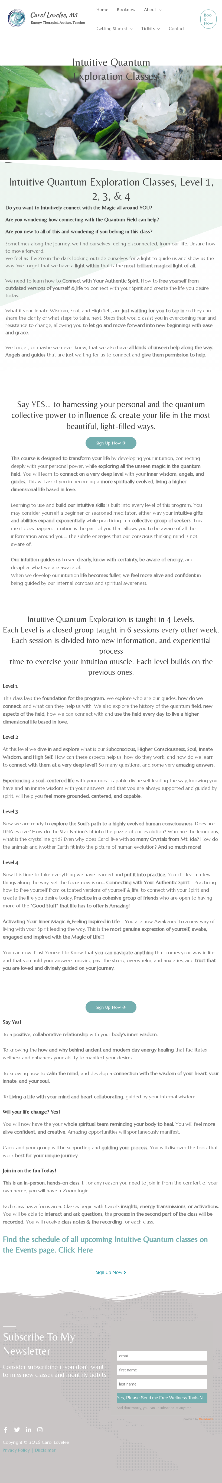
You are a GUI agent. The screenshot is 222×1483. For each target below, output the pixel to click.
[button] (159, 9)
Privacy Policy (16, 1450)
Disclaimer (45, 1450)
